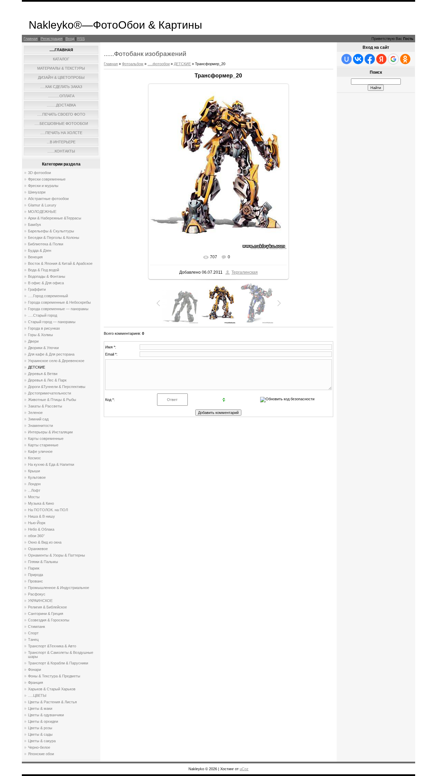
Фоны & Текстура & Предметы (54, 676)
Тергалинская (244, 272)
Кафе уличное (40, 451)
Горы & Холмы (40, 335)
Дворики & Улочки (43, 348)
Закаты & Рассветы (45, 406)
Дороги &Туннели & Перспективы (56, 387)
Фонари (34, 669)
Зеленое (35, 413)
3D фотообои (39, 173)
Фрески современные (47, 179)
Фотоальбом (132, 64)
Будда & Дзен (39, 250)
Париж (33, 568)
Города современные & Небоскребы (59, 302)
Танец (33, 639)
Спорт (33, 633)
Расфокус (36, 594)
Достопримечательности (49, 393)
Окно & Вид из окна (44, 542)
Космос (34, 458)
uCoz (244, 769)
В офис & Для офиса (46, 283)
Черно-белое (39, 747)
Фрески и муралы (43, 186)
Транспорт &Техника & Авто (52, 646)
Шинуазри (36, 192)
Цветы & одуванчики (46, 715)
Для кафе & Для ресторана (51, 354)
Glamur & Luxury (42, 205)
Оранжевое (38, 549)
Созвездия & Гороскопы (48, 620)
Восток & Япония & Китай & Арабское (60, 263)
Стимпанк (36, 626)
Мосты (34, 497)
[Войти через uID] (346, 59)
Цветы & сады (40, 734)
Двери (33, 341)
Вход (70, 39)
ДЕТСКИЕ (36, 367)
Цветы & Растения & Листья (52, 702)
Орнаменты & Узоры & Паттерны (56, 555)
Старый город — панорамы (51, 322)
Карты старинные (43, 445)
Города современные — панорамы (58, 309)
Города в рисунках (44, 328)
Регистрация (51, 39)
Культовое (37, 477)
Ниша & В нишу (41, 516)
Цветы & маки (40, 708)
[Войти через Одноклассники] (405, 59)
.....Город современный (48, 296)
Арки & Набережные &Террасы (54, 218)
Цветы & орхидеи (43, 721)
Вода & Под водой (43, 270)
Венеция (35, 257)
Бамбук (34, 224)
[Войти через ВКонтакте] (358, 59)
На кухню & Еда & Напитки (51, 464)
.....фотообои (158, 64)
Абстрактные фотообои (48, 199)
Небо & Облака (41, 529)
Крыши (34, 471)
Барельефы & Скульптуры (51, 231)
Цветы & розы (40, 728)
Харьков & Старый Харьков (51, 689)
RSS (81, 39)
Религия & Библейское (47, 607)
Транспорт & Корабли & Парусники (58, 663)
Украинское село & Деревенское (56, 361)
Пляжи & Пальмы (43, 562)
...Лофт (34, 490)
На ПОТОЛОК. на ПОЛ (48, 510)
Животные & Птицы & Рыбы (52, 400)
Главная (31, 39)
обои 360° (36, 536)
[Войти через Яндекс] (381, 59)
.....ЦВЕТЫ (37, 695)
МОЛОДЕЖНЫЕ (42, 212)
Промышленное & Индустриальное (58, 588)
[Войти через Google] (393, 59)
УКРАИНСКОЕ (40, 601)
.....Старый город (42, 315)
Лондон (34, 484)
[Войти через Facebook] (370, 59)
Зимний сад (38, 419)
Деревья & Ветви (42, 374)
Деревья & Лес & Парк (47, 380)
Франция (35, 682)
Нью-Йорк (36, 523)
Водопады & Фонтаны (46, 276)
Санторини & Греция (45, 614)
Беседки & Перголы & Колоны (53, 237)
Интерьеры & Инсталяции (50, 432)
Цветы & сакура (42, 741)
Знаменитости (40, 425)
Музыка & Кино (41, 503)
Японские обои (41, 754)
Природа (35, 575)
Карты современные (46, 438)
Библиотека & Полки (45, 244)
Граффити (37, 289)
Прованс (35, 581)
